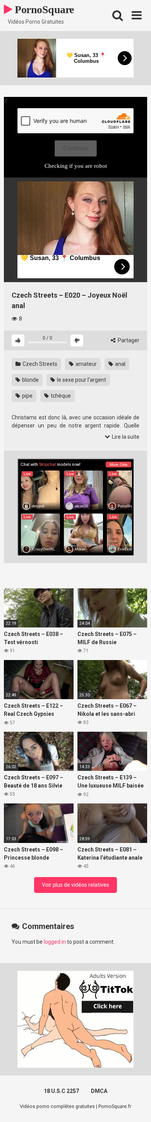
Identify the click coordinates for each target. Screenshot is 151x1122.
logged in (55, 942)
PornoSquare (43, 9)
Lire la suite (125, 437)
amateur (85, 364)
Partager (128, 340)
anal (119, 364)
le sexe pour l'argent (81, 380)
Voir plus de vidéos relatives (75, 885)
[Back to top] (136, 1106)
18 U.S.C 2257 (61, 1091)
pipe (27, 396)
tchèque (60, 396)
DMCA (99, 1091)
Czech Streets (39, 364)
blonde (30, 380)
